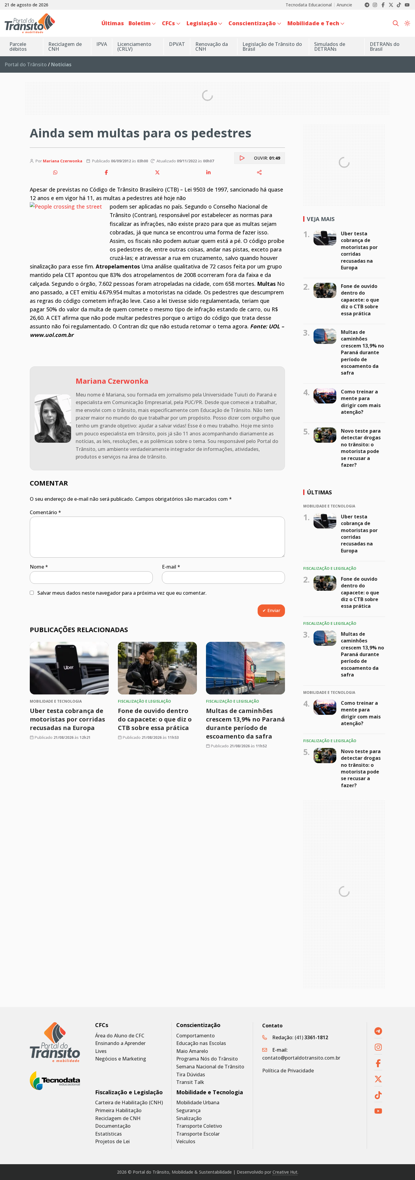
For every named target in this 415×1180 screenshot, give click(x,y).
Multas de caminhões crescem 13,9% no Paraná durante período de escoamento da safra (245, 723)
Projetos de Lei (112, 1141)
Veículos (185, 1141)
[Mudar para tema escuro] (407, 23)
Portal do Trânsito (26, 64)
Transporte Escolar (198, 1134)
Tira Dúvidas (190, 1075)
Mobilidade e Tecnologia (209, 1092)
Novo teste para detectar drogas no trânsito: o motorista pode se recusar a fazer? (361, 447)
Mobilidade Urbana (197, 1103)
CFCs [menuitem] (168, 23)
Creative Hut (285, 1172)
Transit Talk (190, 1082)
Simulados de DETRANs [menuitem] (329, 46)
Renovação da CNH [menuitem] (211, 46)
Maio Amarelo (192, 1051)
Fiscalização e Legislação (129, 1092)
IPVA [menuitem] (101, 44)
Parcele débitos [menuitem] (18, 46)
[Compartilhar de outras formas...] (259, 172)
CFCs (101, 1025)
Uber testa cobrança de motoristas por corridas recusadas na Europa (67, 719)
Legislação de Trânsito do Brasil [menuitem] (272, 46)
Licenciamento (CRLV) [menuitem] (134, 46)
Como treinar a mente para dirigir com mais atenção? (361, 401)
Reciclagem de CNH (118, 1118)
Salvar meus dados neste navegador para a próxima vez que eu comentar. (122, 593)
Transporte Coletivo (199, 1126)
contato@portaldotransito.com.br (301, 1057)
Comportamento (195, 1036)
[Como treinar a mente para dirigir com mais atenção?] (325, 395)
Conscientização (198, 1025)
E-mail (171, 566)
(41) (311, 1037)
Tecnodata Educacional (309, 5)
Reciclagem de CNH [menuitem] (65, 46)
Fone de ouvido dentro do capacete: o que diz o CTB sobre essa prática (155, 719)
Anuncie (344, 5)
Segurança (188, 1110)
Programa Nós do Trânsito (207, 1059)
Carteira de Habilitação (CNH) (129, 1103)
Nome (39, 566)
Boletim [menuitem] (140, 23)
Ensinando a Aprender (120, 1043)
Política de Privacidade (288, 1070)
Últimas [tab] (319, 492)
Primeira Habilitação (118, 1110)
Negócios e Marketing (120, 1059)
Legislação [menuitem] (202, 23)
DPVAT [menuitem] (177, 44)
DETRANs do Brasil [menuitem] (385, 46)
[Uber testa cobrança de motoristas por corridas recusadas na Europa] (69, 668)
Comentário (45, 512)
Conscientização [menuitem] (252, 23)
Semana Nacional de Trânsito (210, 1067)
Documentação (113, 1126)
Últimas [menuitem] (112, 23)
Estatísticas (108, 1134)
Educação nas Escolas (201, 1043)
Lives (101, 1051)
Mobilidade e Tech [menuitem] (313, 23)
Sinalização (189, 1118)
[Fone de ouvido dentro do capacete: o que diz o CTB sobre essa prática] (157, 668)
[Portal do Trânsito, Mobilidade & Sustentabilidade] (55, 1042)
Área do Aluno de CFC (119, 1036)
